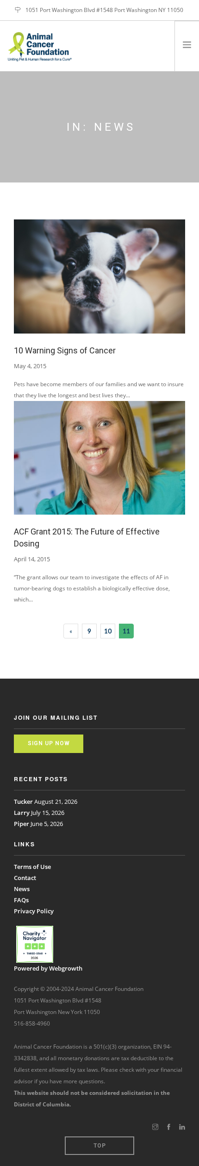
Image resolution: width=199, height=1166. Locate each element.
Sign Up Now (49, 743)
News (22, 889)
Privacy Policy (34, 911)
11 (126, 631)
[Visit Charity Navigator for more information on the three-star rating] (34, 944)
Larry (22, 812)
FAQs (21, 900)
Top (99, 1145)
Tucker (23, 801)
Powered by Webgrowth (48, 968)
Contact (25, 878)
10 (108, 631)
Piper (21, 824)
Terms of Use (32, 866)
